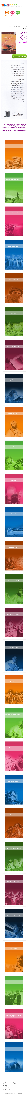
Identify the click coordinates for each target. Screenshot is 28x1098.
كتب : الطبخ (13, 313)
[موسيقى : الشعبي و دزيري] (14, 655)
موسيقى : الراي (13, 948)
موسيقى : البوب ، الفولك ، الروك (13, 915)
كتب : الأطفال (13, 380)
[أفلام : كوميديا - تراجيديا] (14, 221)
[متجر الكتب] (7, 11)
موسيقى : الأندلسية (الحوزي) (13, 614)
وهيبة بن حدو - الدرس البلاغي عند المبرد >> (14, 130)
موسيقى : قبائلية (13, 814)
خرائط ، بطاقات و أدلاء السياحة (13, 179)
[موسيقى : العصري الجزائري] (14, 889)
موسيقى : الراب (13, 981)
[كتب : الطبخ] (14, 321)
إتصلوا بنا (5, 1085)
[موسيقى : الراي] (14, 956)
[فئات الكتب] (12, 11)
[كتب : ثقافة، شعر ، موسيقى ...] (14, 354)
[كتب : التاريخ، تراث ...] (14, 421)
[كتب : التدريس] (14, 455)
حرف (13, 145)
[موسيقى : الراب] (14, 990)
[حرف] (14, 154)
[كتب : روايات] (14, 521)
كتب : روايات (13, 513)
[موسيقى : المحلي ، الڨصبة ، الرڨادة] (14, 856)
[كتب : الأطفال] (14, 388)
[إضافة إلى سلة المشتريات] (19, 56)
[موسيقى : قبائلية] (14, 822)
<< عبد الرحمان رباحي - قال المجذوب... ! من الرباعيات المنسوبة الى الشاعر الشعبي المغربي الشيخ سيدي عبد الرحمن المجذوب (14, 125)
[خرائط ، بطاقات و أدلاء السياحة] (14, 187)
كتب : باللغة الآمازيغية (13, 279)
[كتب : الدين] (14, 488)
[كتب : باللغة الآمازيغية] (14, 287)
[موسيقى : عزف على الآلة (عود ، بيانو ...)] (14, 756)
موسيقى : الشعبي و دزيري (13, 647)
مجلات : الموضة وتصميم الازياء (13, 580)
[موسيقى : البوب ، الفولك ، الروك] (14, 923)
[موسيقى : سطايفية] (14, 1056)
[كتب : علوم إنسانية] (14, 555)
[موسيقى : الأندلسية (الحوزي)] (14, 622)
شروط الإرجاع (6, 1087)
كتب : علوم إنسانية (13, 547)
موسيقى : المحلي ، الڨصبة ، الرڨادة (13, 848)
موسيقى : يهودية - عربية (13, 781)
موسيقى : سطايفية (13, 1048)
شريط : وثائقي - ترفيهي (13, 246)
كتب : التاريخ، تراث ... (13, 413)
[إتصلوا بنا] (17, 11)
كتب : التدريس (13, 446)
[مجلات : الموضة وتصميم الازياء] (14, 588)
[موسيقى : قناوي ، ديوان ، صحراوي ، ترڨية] (14, 722)
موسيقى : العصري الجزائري (13, 881)
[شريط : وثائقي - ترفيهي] (14, 254)
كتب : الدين (13, 480)
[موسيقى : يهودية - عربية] (14, 789)
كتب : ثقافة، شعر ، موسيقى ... (13, 346)
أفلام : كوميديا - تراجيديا (13, 212)
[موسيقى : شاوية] (14, 689)
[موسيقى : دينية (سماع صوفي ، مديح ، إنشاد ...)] (14, 1023)
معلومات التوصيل (7, 1088)
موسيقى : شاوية (13, 681)
